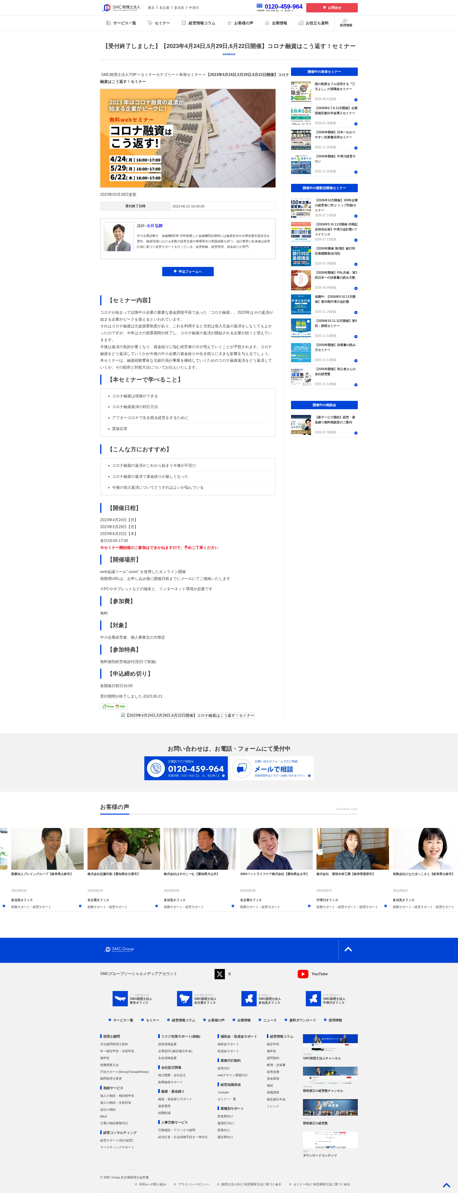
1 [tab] (225, 916)
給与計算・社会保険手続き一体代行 (183, 1137)
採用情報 (335, 1020)
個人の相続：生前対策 (115, 1102)
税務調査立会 (109, 1065)
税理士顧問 (111, 1036)
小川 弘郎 (154, 226)
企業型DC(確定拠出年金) (175, 1051)
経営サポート (32, 907)
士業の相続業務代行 (114, 1123)
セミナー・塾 (227, 1099)
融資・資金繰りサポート (175, 1099)
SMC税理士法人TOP (119, 75)
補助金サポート (228, 1044)
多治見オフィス (165, 899)
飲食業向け (225, 1116)
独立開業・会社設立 (172, 1075)
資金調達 (273, 1078)
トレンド (273, 1106)
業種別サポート (232, 1108)
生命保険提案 (167, 1058)
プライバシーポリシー (193, 1184)
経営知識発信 (231, 1085)
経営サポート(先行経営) (116, 1140)
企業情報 (244, 1020)
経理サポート (130, 907)
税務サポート (11, 907)
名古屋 (164, 8)
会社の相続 (108, 1109)
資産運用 (164, 1106)
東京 (151, 8)
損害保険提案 (167, 1044)
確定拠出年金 (276, 1099)
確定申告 (273, 1044)
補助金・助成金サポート (239, 1036)
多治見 (179, 8)
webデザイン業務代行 (233, 1075)
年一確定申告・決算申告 (117, 1051)
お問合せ (334, 8)
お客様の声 (216, 1020)
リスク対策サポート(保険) (180, 1036)
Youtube (223, 1092)
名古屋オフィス (13, 899)
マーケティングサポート (117, 1147)
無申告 (104, 1058)
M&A (103, 1116)
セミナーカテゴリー (158, 75)
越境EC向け (226, 1123)
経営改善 (273, 1072)
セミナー (152, 1020)
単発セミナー (190, 75)
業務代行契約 (231, 1060)
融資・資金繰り (173, 1091)
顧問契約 (273, 1058)
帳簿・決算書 (276, 1065)
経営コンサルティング (120, 1133)
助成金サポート (228, 1051)
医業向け (224, 1130)
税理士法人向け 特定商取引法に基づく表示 (251, 1184)
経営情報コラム (183, 1020)
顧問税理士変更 (111, 1078)
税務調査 (273, 1092)
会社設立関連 (171, 1067)
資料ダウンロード (302, 1020)
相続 (270, 1085)
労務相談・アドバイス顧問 (176, 1130)
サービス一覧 (123, 1020)
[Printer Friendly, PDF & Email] (113, 706)
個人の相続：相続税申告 (117, 1096)
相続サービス (113, 1088)
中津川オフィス (89, 899)
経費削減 (164, 1113)
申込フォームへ (190, 271)
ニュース (270, 1020)
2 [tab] (232, 916)
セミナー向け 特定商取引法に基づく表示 (321, 1184)
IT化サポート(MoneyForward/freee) (124, 1072)
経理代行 (224, 1068)
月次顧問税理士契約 (114, 1044)
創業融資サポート (170, 1082)
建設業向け (225, 1137)
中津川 (194, 8)
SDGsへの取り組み (152, 1184)
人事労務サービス (174, 1122)
